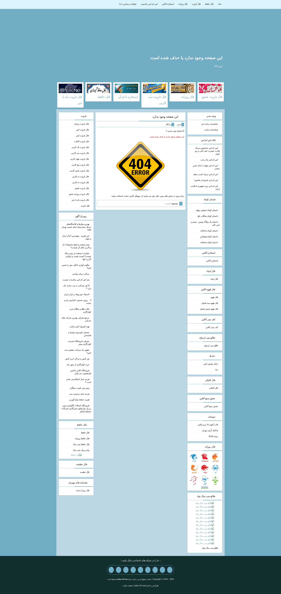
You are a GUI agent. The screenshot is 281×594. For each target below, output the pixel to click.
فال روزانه (182, 4)
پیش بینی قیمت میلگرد (79, 388)
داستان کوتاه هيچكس (209, 236)
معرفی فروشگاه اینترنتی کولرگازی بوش (79, 342)
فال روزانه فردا (82, 490)
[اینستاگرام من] (147, 570)
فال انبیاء (214, 279)
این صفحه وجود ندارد (165, 116)
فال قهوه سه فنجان (209, 303)
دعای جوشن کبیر (211, 364)
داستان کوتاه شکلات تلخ (208, 216)
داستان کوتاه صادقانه (209, 231)
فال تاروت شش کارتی (79, 171)
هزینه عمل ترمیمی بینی (79, 394)
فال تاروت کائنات (81, 141)
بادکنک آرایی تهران (210, 430)
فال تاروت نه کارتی (80, 176)
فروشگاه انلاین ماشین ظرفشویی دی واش (80, 371)
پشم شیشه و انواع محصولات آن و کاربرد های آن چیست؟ (76, 246)
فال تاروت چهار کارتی (79, 159)
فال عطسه (84, 472)
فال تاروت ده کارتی (80, 182)
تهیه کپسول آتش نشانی (79, 326)
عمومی (168, 203)
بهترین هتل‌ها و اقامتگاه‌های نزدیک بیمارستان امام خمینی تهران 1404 (76, 227)
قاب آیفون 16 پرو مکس (208, 425)
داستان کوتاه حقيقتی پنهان (207, 210)
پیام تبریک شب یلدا (81, 450)
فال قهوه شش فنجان (209, 309)
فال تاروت (196, 4)
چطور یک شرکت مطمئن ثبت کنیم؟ (77, 351)
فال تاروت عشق (82, 188)
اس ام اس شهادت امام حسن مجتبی (206, 167)
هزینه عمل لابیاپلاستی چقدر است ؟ (78, 380)
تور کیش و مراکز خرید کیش (77, 359)
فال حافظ (209, 4)
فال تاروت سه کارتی (80, 153)
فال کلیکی (213, 388)
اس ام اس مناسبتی (149, 4)
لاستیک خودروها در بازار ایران (76, 294)
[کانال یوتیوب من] (118, 570)
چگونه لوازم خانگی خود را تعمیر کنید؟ (76, 266)
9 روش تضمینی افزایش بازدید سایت (77, 301)
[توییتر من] (133, 570)
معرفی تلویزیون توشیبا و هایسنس (79, 333)
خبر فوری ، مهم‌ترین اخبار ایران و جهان (76, 237)
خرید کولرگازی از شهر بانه (78, 365)
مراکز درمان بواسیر (80, 274)
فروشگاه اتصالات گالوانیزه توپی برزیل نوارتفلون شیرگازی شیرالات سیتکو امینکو (76, 408)
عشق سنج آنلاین (211, 406)
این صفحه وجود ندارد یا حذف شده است (186, 57)
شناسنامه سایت (211, 130)
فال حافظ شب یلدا (81, 444)
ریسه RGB (213, 436)
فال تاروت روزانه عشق (79, 194)
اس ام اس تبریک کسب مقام (205, 174)
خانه (220, 4)
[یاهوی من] (169, 570)
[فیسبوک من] (155, 570)
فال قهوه (214, 297)
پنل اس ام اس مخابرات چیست (76, 280)
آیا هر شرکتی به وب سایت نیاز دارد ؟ (77, 287)
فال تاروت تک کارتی (80, 147)
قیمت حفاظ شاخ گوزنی (79, 400)
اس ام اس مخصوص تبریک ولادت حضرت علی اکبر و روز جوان (207, 151)
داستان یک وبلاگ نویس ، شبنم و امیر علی (205, 223)
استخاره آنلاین (168, 4)
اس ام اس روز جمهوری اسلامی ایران (205, 187)
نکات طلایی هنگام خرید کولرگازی (80, 310)
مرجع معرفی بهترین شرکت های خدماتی (76, 319)
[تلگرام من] (162, 570)
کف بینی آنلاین (212, 327)
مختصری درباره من (209, 124)
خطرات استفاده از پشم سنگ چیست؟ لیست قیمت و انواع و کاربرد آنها (78, 256)
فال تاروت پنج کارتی (80, 165)
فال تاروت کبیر (82, 130)
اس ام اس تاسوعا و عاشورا (206, 180)
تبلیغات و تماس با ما (127, 4)
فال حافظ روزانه (82, 438)
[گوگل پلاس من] (125, 570)
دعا (216, 370)
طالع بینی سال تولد (210, 548)
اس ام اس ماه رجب (209, 160)
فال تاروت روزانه (81, 124)
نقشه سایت (127, 585)
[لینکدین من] (111, 570)
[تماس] (140, 570)
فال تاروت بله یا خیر (80, 200)
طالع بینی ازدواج (211, 345)
